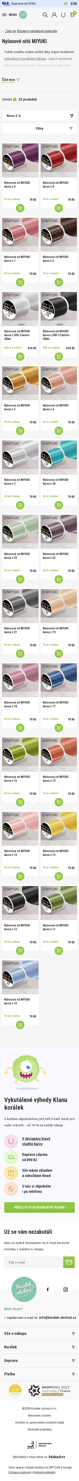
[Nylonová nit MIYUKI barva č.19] (59, 606)
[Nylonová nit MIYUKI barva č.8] (59, 160)
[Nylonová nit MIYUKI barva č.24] (59, 457)
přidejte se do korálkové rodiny (39, 1207)
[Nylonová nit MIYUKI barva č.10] (20, 977)
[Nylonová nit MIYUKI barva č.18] (20, 680)
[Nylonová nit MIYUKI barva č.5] (20, 383)
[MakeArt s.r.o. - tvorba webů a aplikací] (57, 1457)
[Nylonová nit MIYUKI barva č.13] (59, 829)
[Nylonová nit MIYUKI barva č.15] (59, 754)
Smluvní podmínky (44, 1472)
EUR (74, 3)
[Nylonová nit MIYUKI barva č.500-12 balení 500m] (59, 309)
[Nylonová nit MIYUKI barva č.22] (59, 532)
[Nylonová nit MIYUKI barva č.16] (20, 754)
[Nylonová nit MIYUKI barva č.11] (59, 903)
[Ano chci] (69, 1262)
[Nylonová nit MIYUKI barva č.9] (20, 160)
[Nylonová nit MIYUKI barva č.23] (20, 532)
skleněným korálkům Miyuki (25, 58)
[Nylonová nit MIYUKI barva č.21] (20, 606)
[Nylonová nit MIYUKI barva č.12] (20, 903)
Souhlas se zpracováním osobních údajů (39, 1422)
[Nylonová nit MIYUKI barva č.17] (59, 680)
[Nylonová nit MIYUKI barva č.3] (20, 457)
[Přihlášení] (54, 14)
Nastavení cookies (39, 1415)
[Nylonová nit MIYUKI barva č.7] (20, 235)
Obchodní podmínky (40, 1429)
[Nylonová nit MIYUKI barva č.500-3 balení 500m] (20, 309)
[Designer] (63, 14)
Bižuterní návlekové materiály (37, 31)
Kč (66, 3)
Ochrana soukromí (19, 1472)
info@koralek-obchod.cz (57, 1317)
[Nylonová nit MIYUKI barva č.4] (59, 383)
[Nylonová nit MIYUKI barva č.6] (59, 235)
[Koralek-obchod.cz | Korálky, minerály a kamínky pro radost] (23, 15)
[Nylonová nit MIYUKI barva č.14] (20, 829)
